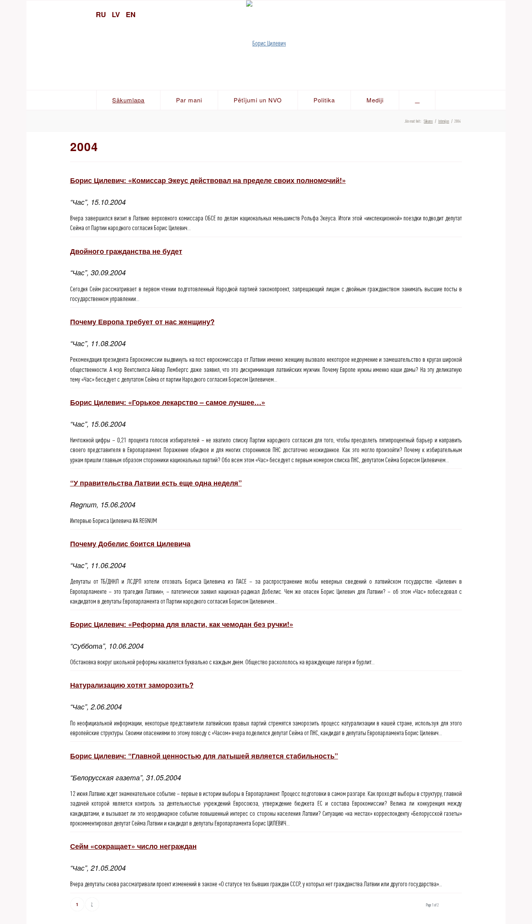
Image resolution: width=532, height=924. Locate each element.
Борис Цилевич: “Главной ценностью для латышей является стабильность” (204, 756)
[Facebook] (482, 13)
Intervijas (443, 121)
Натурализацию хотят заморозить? (132, 685)
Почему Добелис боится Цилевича (130, 544)
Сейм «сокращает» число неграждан (133, 846)
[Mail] (496, 13)
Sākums (428, 121)
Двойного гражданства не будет (126, 251)
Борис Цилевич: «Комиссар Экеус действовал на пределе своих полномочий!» (208, 180)
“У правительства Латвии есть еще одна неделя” (156, 483)
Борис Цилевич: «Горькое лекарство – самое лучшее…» (167, 402)
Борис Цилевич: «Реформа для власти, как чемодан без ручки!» (181, 624)
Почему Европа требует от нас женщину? (142, 322)
